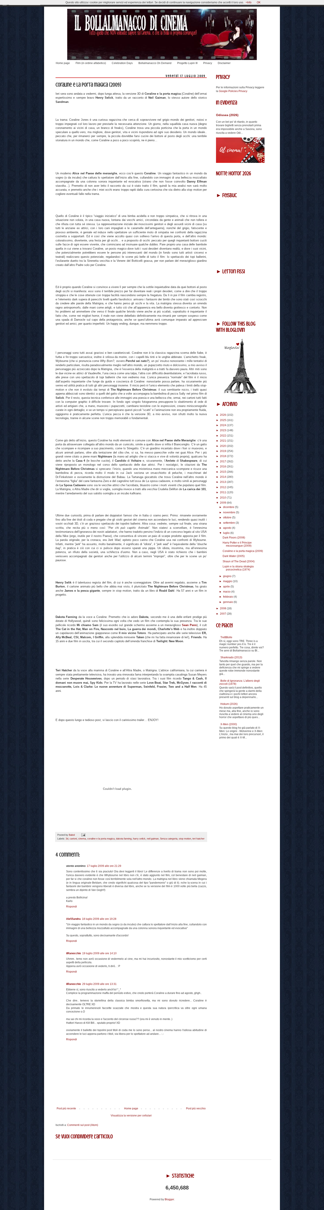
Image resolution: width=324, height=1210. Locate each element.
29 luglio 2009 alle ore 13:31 (99, 984)
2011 (223, 492)
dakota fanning (124, 838)
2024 (223, 425)
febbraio (228, 596)
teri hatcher (198, 838)
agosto (227, 527)
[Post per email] (82, 835)
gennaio (228, 602)
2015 (223, 471)
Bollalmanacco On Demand (154, 63)
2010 (223, 497)
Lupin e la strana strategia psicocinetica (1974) (238, 568)
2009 (223, 502)
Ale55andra (73, 918)
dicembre (229, 507)
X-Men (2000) (228, 724)
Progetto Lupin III (187, 63)
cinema (82, 838)
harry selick (139, 838)
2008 (223, 608)
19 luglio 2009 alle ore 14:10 (99, 953)
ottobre (227, 517)
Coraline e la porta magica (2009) (243, 551)
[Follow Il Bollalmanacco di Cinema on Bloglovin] (240, 392)
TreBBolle (226, 637)
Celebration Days (122, 63)
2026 (223, 414)
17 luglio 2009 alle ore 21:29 (104, 866)
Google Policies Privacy (233, 91)
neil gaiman (153, 838)
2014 (223, 476)
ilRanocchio (73, 953)
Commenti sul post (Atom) (82, 1125)
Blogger (169, 1199)
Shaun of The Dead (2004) (239, 561)
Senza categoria (168, 838)
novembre (229, 512)
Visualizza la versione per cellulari (131, 1115)
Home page (63, 63)
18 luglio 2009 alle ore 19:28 (99, 918)
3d (67, 838)
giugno (227, 576)
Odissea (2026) (227, 115)
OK (259, 2)
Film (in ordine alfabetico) (91, 63)
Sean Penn (189, 625)
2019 (223, 451)
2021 (223, 440)
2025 (223, 420)
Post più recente (66, 1108)
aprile (227, 586)
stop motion (185, 838)
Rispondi (71, 906)
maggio (228, 581)
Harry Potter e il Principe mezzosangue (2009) (237, 544)
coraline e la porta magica (101, 838)
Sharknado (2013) (231, 657)
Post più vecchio (196, 1108)
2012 (223, 487)
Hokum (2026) (229, 704)
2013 (223, 482)
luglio (226, 532)
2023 (223, 430)
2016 (223, 466)
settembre (229, 522)
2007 (223, 613)
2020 (223, 446)
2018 (223, 456)
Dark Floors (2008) (234, 537)
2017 (223, 461)
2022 (223, 435)
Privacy (207, 63)
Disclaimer (224, 63)
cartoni (73, 838)
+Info (248, 2)
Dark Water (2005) (234, 556)
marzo (227, 591)
